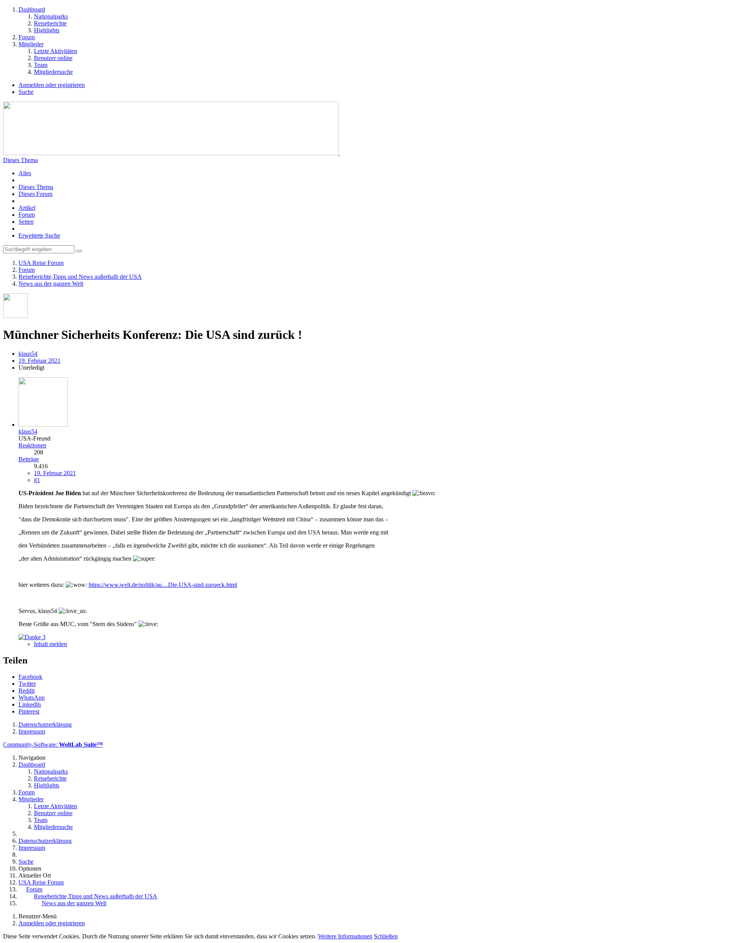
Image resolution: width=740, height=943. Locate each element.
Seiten (26, 221)
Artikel (26, 207)
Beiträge (28, 459)
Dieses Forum (35, 194)
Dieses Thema (35, 187)
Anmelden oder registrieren (51, 85)
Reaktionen (32, 445)
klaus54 (27, 353)
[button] (30, 676)
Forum (26, 214)
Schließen (386, 936)
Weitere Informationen (345, 936)
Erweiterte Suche (39, 235)
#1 (37, 480)
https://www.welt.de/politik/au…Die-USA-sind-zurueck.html (163, 584)
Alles (24, 173)
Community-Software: (53, 744)
